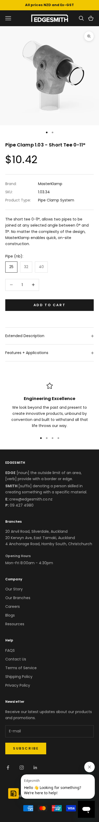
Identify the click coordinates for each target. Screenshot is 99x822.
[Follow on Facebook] (8, 767)
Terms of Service (21, 668)
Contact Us (15, 659)
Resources (14, 624)
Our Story (14, 589)
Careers (12, 606)
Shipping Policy (18, 676)
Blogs (10, 615)
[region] (49, 406)
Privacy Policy (17, 685)
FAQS (10, 650)
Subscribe (26, 748)
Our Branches (17, 597)
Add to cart (50, 304)
